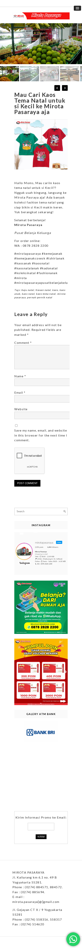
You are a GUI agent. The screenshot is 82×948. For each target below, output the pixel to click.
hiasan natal (43, 290)
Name (20, 376)
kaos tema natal (46, 293)
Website (21, 409)
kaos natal (28, 293)
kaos (55, 290)
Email (20, 392)
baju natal (27, 290)
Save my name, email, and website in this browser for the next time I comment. (40, 435)
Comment (23, 342)
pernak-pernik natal (39, 297)
